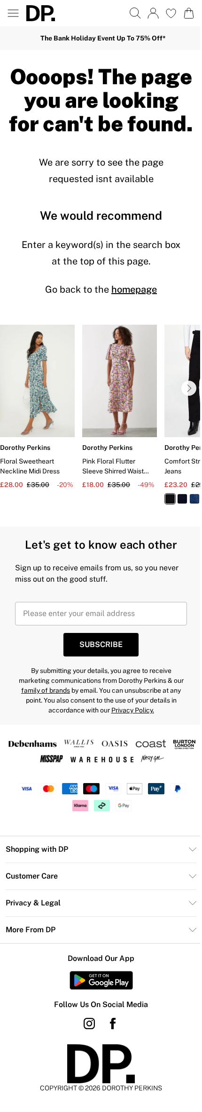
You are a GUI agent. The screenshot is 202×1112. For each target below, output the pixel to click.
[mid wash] (194, 499)
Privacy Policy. (132, 710)
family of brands (45, 690)
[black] (170, 499)
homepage (134, 289)
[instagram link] (89, 1023)
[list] (101, 420)
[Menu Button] (13, 13)
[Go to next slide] (188, 388)
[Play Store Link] (101, 980)
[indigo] (182, 499)
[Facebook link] (112, 1023)
